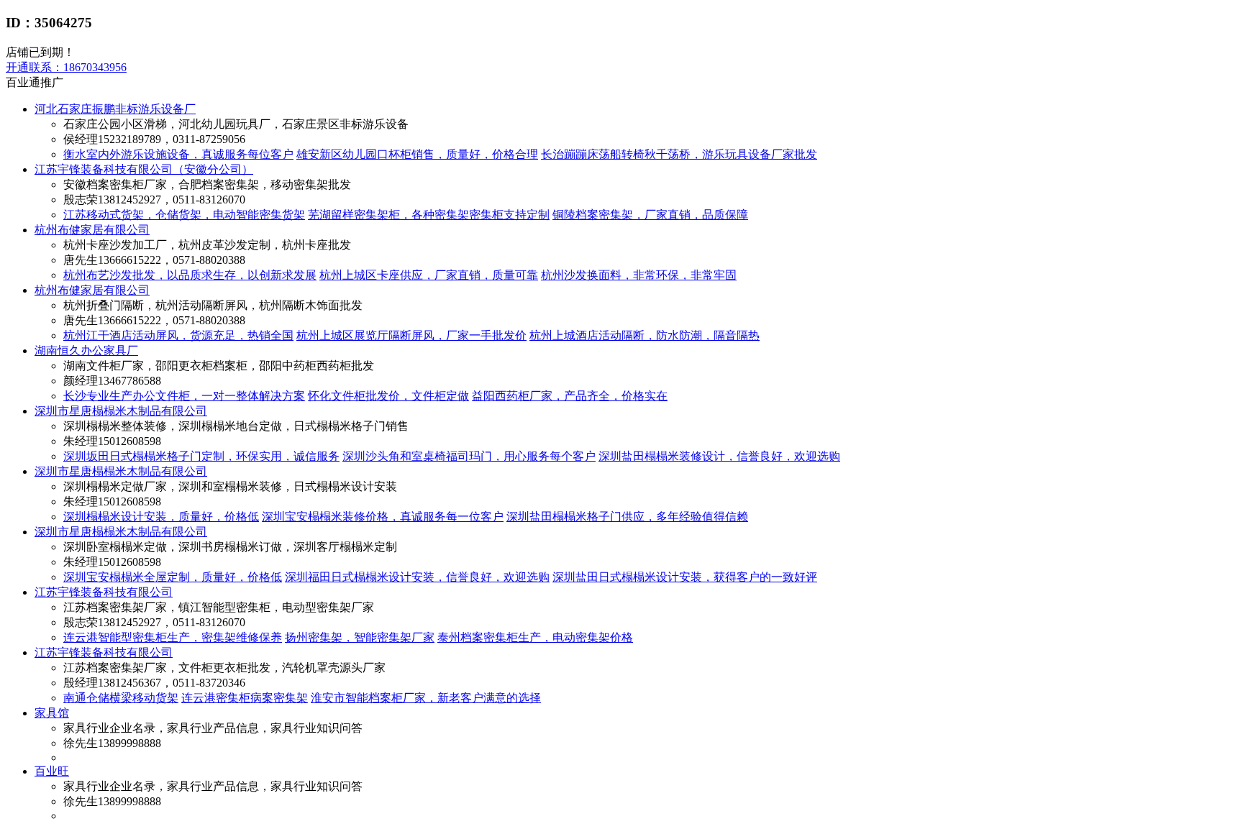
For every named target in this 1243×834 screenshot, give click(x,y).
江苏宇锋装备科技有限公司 (104, 592)
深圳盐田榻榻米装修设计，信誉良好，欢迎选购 (719, 456)
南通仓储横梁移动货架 (120, 698)
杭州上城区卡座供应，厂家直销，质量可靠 (428, 275)
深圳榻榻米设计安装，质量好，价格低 (161, 516)
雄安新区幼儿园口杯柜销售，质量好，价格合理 (417, 154)
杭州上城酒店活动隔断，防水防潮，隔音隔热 (644, 335)
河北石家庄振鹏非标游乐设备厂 (115, 109)
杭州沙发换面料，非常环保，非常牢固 (639, 275)
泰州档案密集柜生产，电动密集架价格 (535, 637)
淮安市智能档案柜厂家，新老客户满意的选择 (426, 698)
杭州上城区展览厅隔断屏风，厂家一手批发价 (411, 335)
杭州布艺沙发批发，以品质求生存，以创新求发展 (190, 275)
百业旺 (52, 771)
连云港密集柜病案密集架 (244, 698)
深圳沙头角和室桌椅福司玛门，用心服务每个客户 (469, 456)
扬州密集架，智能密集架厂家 (359, 637)
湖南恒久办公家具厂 (86, 350)
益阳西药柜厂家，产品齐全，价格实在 (570, 396)
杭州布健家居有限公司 (92, 230)
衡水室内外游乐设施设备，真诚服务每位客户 (178, 154)
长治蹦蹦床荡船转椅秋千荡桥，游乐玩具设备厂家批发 (679, 154)
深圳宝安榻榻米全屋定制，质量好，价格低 (172, 577)
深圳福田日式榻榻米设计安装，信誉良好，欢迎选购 (417, 577)
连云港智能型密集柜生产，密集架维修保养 (172, 637)
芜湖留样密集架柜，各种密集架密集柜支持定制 (429, 214)
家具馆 (52, 713)
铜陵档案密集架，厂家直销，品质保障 (650, 214)
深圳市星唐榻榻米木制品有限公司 (121, 411)
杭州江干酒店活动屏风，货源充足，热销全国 (178, 335)
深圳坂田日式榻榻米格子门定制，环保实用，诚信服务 (201, 456)
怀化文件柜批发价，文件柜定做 (388, 396)
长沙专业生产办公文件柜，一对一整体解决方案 (184, 396)
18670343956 (66, 67)
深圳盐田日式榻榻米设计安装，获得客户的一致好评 (684, 577)
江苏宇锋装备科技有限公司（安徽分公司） (144, 169)
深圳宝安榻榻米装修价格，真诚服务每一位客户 (383, 516)
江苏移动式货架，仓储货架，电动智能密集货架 (184, 214)
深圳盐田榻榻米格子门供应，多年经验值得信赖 (627, 516)
